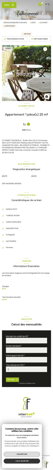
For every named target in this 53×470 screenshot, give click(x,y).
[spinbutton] (26, 369)
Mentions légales (44, 455)
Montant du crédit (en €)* (17, 336)
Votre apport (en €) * (15, 355)
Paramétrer (22, 454)
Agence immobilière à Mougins (15, 22)
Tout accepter (21, 461)
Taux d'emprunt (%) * (15, 365)
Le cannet (44, 22)
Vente (33, 22)
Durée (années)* (13, 346)
